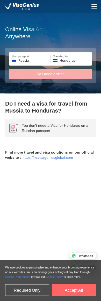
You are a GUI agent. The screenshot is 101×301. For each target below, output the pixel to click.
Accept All (74, 290)
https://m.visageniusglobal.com (48, 157)
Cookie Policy (54, 276)
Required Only (27, 290)
